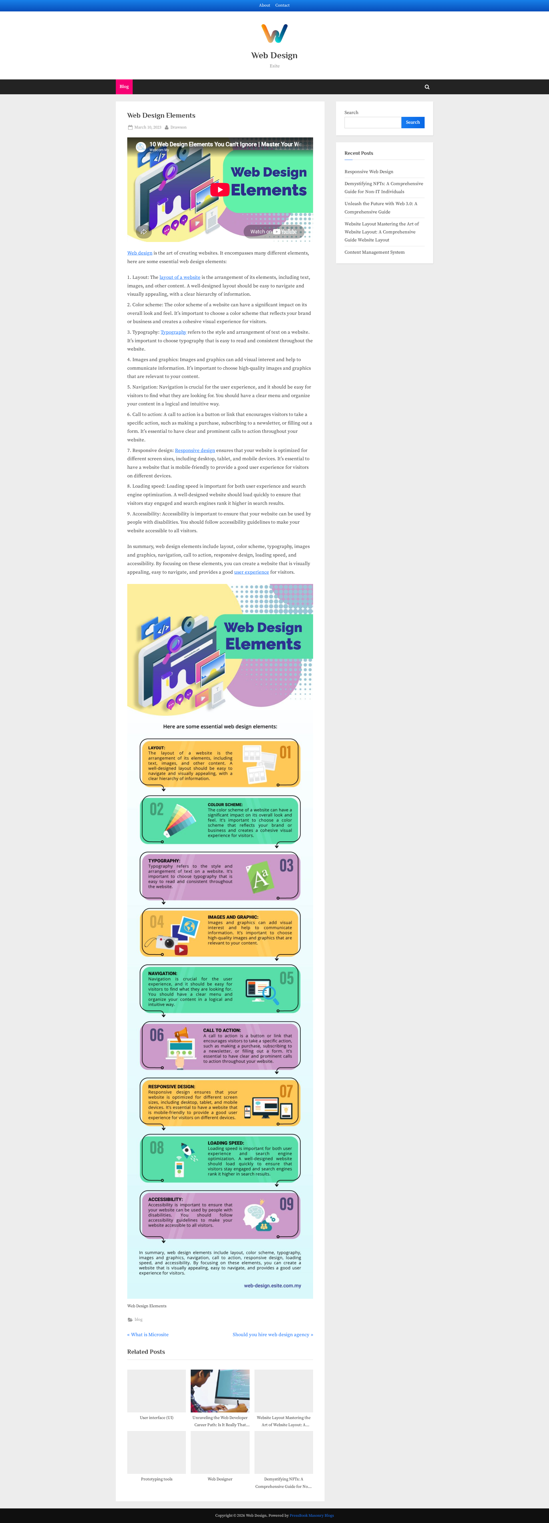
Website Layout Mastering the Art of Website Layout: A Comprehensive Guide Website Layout (382, 232)
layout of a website (180, 277)
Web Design (274, 55)
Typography (173, 332)
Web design (139, 253)
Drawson (178, 127)
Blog (124, 86)
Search (352, 112)
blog (138, 1319)
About (264, 5)
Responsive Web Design (369, 172)
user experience (251, 572)
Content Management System (375, 252)
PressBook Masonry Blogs (312, 1515)
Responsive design (195, 450)
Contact (282, 5)
